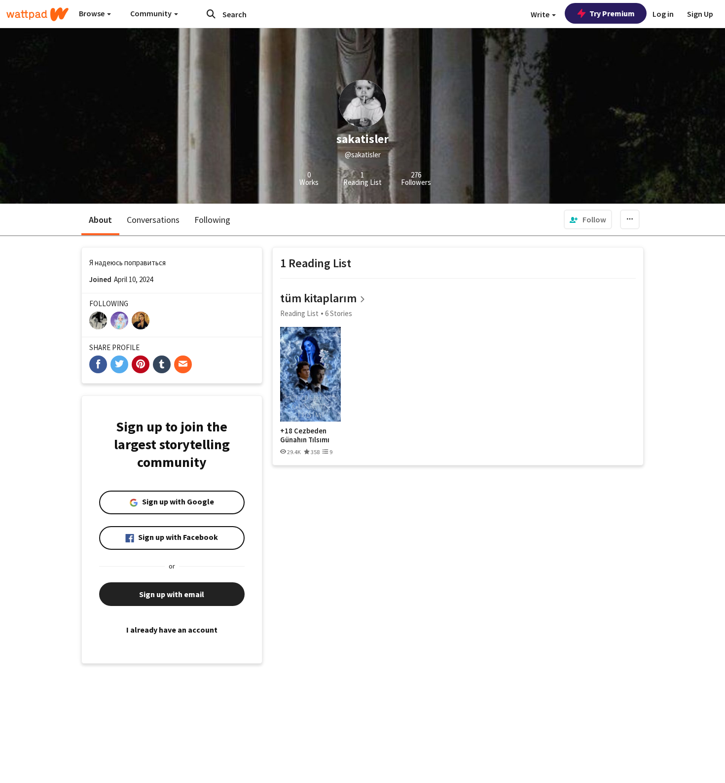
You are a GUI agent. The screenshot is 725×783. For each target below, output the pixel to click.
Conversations (153, 219)
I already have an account (172, 630)
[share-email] (183, 364)
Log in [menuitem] (663, 14)
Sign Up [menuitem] (700, 14)
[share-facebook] (98, 364)
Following (212, 219)
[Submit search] (211, 14)
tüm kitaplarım (318, 298)
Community (151, 13)
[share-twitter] (119, 364)
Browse (92, 13)
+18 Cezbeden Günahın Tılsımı (304, 435)
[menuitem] (588, 219)
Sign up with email (171, 594)
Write (541, 14)
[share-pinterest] (140, 364)
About (100, 219)
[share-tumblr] (162, 364)
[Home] (37, 14)
